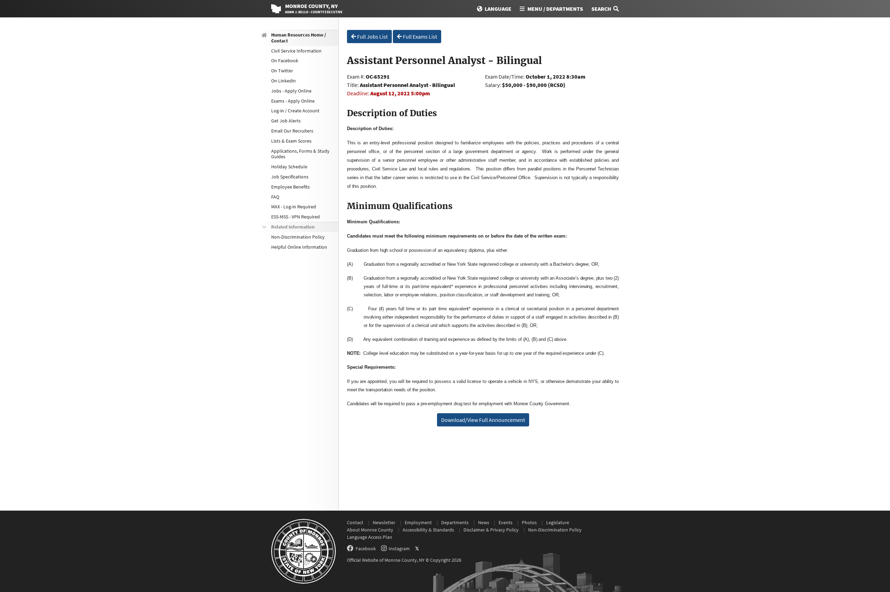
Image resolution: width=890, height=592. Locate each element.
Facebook (366, 548)
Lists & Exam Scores (291, 141)
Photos (529, 522)
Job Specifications (289, 177)
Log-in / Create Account (295, 110)
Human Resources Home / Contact (298, 38)
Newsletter (384, 522)
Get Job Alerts (286, 121)
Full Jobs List (372, 36)
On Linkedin (283, 81)
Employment (418, 522)
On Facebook (284, 60)
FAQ (275, 197)
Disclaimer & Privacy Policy (491, 530)
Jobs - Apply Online (291, 91)
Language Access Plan (369, 537)
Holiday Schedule (289, 166)
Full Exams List (419, 36)
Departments (455, 522)
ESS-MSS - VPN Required (295, 217)
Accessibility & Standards (428, 530)
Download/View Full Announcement (483, 419)
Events (505, 522)
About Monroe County (370, 530)
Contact (355, 522)
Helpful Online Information (299, 247)
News (483, 522)
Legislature (557, 522)
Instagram (399, 548)
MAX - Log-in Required (293, 206)
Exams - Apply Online (293, 101)
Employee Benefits (290, 187)
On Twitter (282, 70)
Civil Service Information (296, 51)
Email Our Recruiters (292, 131)
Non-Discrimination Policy (298, 237)
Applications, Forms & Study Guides (300, 154)
